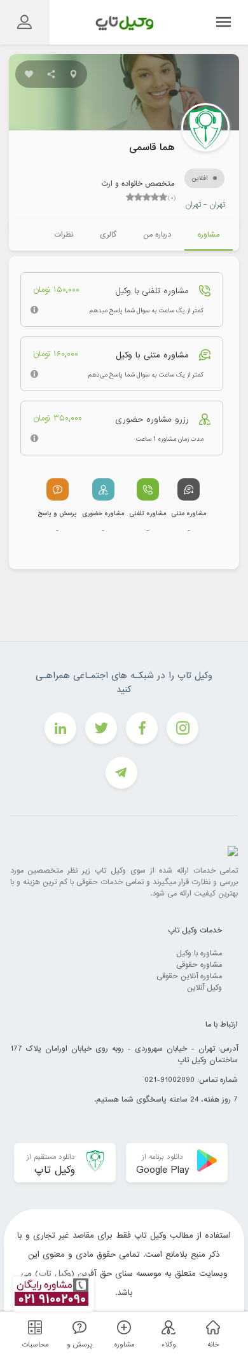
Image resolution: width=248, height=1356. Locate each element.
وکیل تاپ (55, 1274)
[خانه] (211, 1327)
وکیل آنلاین (204, 987)
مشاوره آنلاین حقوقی (189, 976)
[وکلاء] (166, 1327)
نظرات (63, 234)
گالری (108, 234)
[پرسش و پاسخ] (77, 1327)
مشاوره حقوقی (199, 965)
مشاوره (208, 234)
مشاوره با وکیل (199, 953)
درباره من (157, 234)
